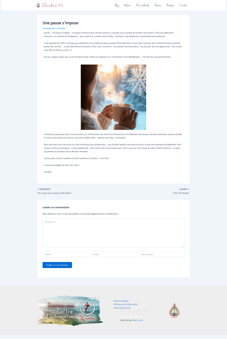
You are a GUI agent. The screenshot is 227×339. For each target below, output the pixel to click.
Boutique (170, 5)
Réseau (158, 5)
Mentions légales (121, 300)
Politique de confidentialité (125, 304)
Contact (183, 5)
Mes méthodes (142, 5)
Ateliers (127, 5)
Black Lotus (137, 320)
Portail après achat (121, 307)
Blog (117, 5)
